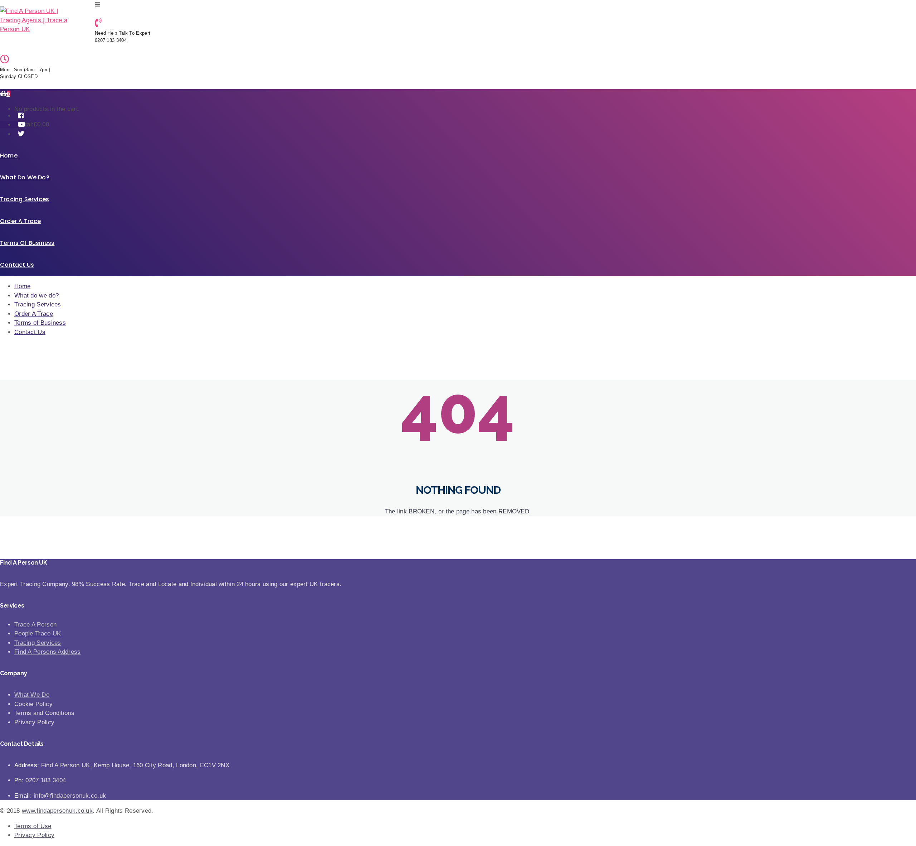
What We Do (31, 694)
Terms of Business (27, 243)
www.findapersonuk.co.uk (57, 810)
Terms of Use (33, 826)
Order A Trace (20, 221)
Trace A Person (35, 624)
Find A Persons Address (47, 651)
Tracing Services (24, 199)
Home (9, 155)
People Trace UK (37, 633)
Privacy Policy (34, 835)
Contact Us (17, 265)
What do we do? (24, 177)
